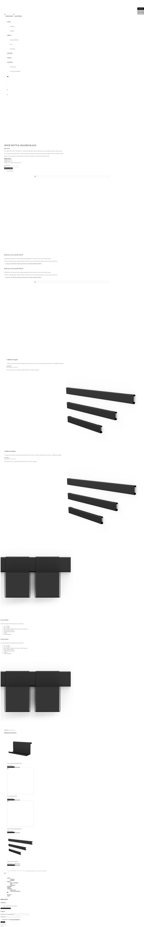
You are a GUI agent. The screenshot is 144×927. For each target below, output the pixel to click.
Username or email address (7, 914)
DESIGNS (10, 53)
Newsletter (12, 48)
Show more (17, 767)
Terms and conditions (15, 71)
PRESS (9, 57)
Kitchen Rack (12, 730)
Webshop (12, 26)
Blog (11, 44)
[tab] (73, 171)
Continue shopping (6, 908)
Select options (11, 865)
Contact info (13, 66)
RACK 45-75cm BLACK (12, 861)
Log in (2, 922)
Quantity (6, 165)
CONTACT (10, 62)
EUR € (139, 11)
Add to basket (8, 168)
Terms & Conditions (42, 870)
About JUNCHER (14, 39)
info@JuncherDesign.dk (31, 870)
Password (3, 916)
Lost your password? (15, 919)
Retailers (12, 30)
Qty (9, 165)
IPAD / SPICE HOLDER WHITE (14, 828)
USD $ (139, 13)
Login (8, 895)
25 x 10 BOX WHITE (12, 796)
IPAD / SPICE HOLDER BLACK (14, 763)
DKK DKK (140, 8)
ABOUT (9, 35)
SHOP (9, 21)
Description (10, 171)
